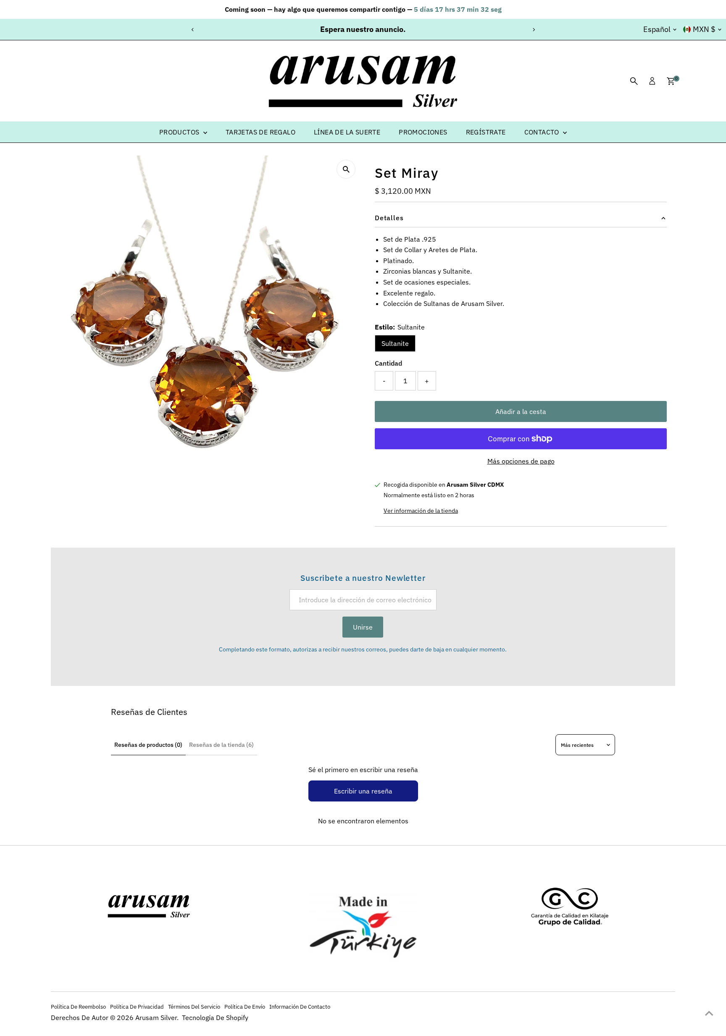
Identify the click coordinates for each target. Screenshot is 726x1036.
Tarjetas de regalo (260, 132)
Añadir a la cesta (520, 411)
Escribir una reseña (363, 791)
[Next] (533, 29)
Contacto (542, 132)
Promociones (423, 132)
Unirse (363, 627)
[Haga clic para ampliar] (346, 169)
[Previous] (192, 29)
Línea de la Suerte (347, 132)
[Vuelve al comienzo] (709, 1012)
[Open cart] (670, 81)
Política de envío (244, 1006)
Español (657, 29)
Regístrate (486, 132)
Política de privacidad (137, 1006)
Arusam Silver (156, 1017)
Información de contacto (299, 1006)
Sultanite (395, 343)
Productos (180, 132)
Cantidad (388, 363)
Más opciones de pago (521, 461)
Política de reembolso (78, 1006)
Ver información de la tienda (421, 511)
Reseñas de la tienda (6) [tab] (221, 745)
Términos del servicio (194, 1006)
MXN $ (704, 29)
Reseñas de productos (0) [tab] (148, 745)
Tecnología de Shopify (215, 1017)
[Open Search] (634, 81)
